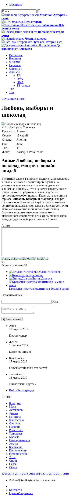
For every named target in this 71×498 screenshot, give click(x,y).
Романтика (16, 430)
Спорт (13, 460)
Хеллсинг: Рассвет (48, 271)
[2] (8, 258)
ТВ (19, 75)
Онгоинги (15, 68)
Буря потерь (35, 275)
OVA (20, 78)
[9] (40, 258)
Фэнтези (14, 423)
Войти (13, 390)
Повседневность (19, 440)
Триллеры (15, 433)
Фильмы (14, 61)
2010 (66, 473)
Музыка (14, 436)
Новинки (15, 58)
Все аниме (16, 55)
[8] (35, 258)
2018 (11, 473)
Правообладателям (21, 493)
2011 (59, 473)
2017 (18, 473)
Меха (12, 406)
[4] (17, 258)
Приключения (18, 450)
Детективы (16, 409)
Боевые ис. (16, 447)
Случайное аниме (13, 98)
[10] (45, 258)
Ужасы (13, 443)
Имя (55, 301)
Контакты (15, 489)
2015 (32, 473)
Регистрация (25, 390)
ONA (20, 82)
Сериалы (15, 65)
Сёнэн (13, 467)
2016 (25, 473)
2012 (52, 473)
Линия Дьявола (42, 278)
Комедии (15, 403)
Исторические (18, 453)
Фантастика (16, 420)
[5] (22, 258)
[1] (4, 258)
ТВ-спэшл (23, 85)
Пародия (14, 426)
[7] (31, 258)
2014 (39, 473)
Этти (12, 457)
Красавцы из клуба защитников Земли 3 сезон (39, 288)
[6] (26, 258)
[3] (13, 258)
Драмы (13, 413)
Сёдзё (12, 464)
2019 (5, 473)
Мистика (15, 416)
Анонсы (14, 72)
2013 (45, 473)
